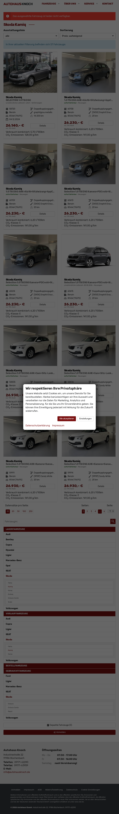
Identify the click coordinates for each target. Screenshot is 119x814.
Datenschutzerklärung (38, 425)
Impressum (58, 425)
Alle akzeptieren (66, 418)
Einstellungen (85, 418)
